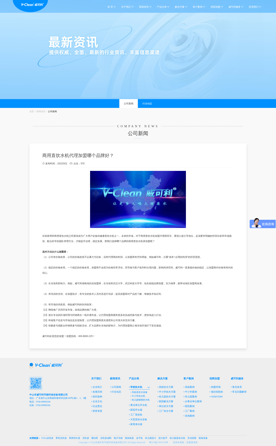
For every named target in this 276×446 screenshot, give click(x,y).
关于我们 (126, 7)
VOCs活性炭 (47, 438)
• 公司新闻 (115, 387)
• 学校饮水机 (135, 387)
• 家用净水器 (135, 424)
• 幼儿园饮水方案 (166, 396)
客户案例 (197, 7)
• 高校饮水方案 (165, 387)
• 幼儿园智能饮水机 (140, 400)
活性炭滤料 (105, 438)
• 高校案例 (189, 387)
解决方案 (179, 7)
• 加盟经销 (215, 387)
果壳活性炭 (61, 438)
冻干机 (139, 438)
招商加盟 (215, 7)
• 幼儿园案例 (190, 396)
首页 (31, 111)
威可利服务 (235, 7)
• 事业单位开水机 (138, 405)
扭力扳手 (162, 438)
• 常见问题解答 (239, 392)
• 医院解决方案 (165, 401)
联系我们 (253, 7)
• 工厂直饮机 (135, 414)
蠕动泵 (94, 438)
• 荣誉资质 (96, 411)
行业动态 (147, 103)
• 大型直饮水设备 (138, 419)
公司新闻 (128, 103)
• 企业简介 (96, 387)
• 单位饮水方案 (165, 406)
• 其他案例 (189, 416)
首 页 (110, 7)
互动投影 (192, 438)
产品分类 (162, 7)
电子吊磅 (118, 438)
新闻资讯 (144, 7)
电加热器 (129, 438)
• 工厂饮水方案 (165, 411)
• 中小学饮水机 (137, 396)
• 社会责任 (96, 406)
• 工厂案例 (189, 411)
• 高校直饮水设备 (138, 392)
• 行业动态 (115, 392)
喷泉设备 (203, 438)
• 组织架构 (96, 396)
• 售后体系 (236, 387)
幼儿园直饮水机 (177, 438)
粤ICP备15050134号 (158, 442)
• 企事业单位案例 (193, 401)
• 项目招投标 (216, 392)
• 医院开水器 (135, 410)
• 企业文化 (96, 401)
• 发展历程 (96, 392)
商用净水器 (74, 438)
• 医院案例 (189, 406)
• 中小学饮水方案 (166, 392)
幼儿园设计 (150, 438)
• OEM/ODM (216, 396)
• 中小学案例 (190, 392)
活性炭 (85, 438)
